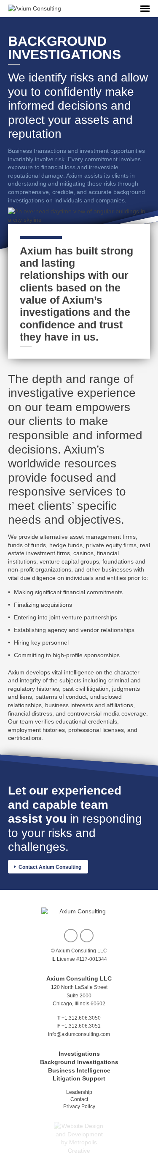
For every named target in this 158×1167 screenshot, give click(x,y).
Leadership (79, 1092)
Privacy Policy (79, 1106)
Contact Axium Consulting (50, 867)
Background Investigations (79, 1062)
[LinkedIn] (87, 935)
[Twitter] (71, 935)
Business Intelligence (79, 1070)
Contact (79, 1099)
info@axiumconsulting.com (79, 1034)
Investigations (79, 1053)
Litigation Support (79, 1078)
